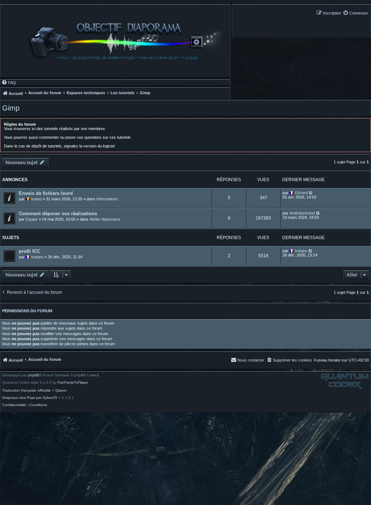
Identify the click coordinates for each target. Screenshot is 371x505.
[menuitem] (355, 13)
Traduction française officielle (26, 390)
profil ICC (29, 251)
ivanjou (37, 257)
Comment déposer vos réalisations (58, 213)
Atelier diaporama (104, 219)
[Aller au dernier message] (311, 193)
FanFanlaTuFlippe (73, 382)
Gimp (11, 108)
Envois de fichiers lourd (46, 193)
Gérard (301, 193)
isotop (36, 199)
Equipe (32, 219)
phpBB (33, 375)
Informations (107, 199)
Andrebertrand (302, 213)
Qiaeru (61, 390)
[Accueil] (128, 41)
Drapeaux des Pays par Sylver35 (29, 398)
